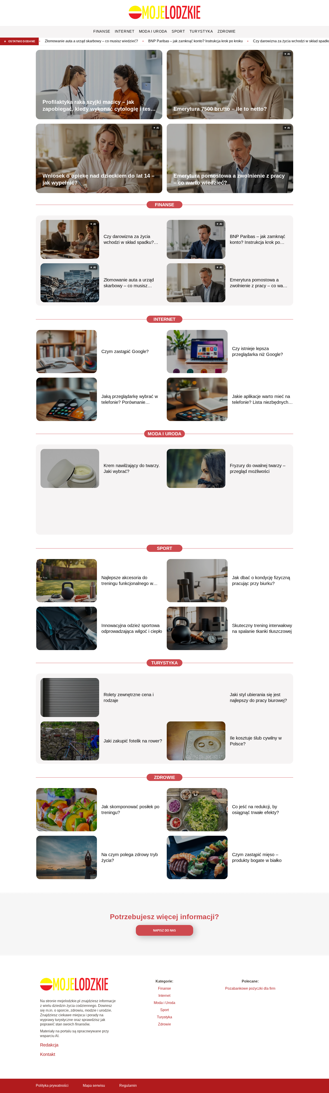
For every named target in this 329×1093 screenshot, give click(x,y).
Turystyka (164, 662)
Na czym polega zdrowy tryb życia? (129, 857)
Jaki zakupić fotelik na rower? (133, 740)
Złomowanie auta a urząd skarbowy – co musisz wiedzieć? (129, 283)
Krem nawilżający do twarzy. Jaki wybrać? (132, 468)
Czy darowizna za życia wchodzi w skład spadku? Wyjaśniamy (247, 41)
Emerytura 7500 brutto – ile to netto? (220, 109)
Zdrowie (164, 777)
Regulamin (128, 1085)
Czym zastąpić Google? (125, 351)
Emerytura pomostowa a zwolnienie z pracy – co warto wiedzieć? (229, 178)
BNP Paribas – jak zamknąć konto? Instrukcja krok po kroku (139, 41)
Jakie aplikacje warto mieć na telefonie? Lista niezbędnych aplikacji (261, 399)
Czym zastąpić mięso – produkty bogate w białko (257, 857)
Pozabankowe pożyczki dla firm (250, 988)
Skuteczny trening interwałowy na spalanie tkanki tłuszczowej (262, 628)
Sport (164, 548)
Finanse (164, 204)
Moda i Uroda (164, 433)
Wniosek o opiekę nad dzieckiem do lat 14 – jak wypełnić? (98, 178)
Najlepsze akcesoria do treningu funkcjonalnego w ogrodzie (127, 580)
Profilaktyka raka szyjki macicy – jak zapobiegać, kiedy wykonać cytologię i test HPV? (97, 105)
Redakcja (49, 1044)
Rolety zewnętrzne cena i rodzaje (129, 697)
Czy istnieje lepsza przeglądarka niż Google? (257, 351)
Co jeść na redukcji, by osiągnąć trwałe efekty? (255, 809)
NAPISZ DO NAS (164, 930)
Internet (164, 319)
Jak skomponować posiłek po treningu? (130, 809)
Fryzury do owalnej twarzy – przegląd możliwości (257, 468)
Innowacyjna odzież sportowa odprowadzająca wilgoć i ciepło (131, 628)
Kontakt (47, 1054)
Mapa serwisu (94, 1085)
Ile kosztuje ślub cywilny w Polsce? (256, 741)
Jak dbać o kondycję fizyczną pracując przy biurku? (261, 580)
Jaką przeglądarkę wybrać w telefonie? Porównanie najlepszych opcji (129, 399)
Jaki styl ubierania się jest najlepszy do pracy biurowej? (258, 697)
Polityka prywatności (52, 1085)
